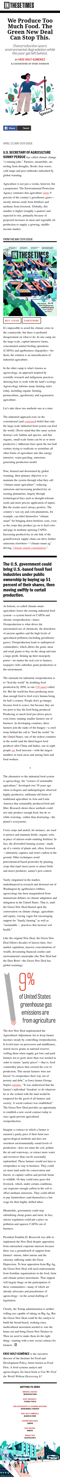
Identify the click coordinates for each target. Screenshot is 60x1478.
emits (46, 193)
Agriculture (30, 1414)
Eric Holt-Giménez (31, 59)
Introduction (30, 1393)
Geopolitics (30, 1436)
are (13, 750)
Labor (30, 1422)
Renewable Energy (30, 1407)
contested (29, 421)
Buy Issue (12, 321)
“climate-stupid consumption (29, 548)
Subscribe (31, 321)
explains (16, 1085)
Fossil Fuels (30, 1400)
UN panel (41, 687)
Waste (30, 1429)
